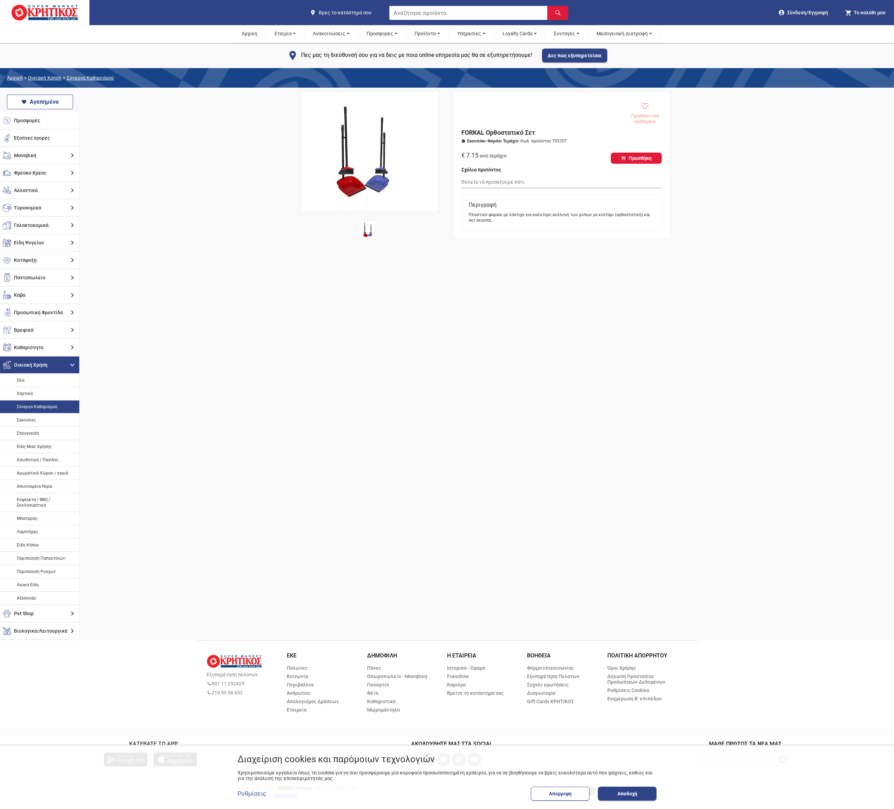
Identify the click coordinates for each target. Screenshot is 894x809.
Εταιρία (283, 33)
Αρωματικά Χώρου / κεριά (42, 473)
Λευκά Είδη (28, 584)
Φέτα (373, 693)
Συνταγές (564, 33)
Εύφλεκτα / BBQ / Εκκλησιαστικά (33, 502)
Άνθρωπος (298, 693)
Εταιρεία (297, 710)
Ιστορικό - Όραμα (466, 668)
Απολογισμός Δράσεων (313, 701)
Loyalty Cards (518, 33)
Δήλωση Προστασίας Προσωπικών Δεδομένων (636, 679)
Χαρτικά (25, 393)
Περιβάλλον (300, 684)
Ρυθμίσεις (251, 793)
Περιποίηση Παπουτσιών (41, 558)
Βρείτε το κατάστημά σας (475, 693)
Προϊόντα (425, 33)
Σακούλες (26, 420)
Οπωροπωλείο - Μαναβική (397, 676)
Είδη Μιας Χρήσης (34, 446)
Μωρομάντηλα (383, 710)
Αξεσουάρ (26, 598)
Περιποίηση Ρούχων (36, 571)
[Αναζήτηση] (557, 13)
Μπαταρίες (27, 518)
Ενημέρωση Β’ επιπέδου (634, 698)
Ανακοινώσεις (329, 33)
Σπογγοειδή (28, 433)
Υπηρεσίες (469, 33)
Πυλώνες (297, 668)
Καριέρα (456, 684)
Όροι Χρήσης (621, 668)
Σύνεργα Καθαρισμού (90, 78)
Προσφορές (380, 33)
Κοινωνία (297, 676)
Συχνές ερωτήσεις (548, 684)
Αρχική (249, 33)
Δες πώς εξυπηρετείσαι (575, 55)
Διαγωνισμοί (541, 693)
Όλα (20, 380)
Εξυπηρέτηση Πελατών (553, 676)
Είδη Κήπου (28, 545)
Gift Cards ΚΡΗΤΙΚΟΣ (550, 701)
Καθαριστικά (381, 701)
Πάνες (374, 668)
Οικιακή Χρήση (44, 78)
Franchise (458, 676)
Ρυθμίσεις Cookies (628, 690)
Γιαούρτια (378, 684)
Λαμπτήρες (27, 531)
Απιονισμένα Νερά (34, 486)
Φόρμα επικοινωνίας (550, 668)
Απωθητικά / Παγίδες (37, 459)
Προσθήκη (640, 158)
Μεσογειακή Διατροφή (622, 33)
